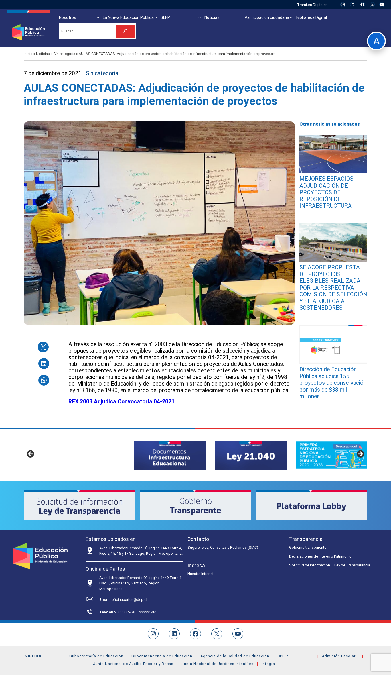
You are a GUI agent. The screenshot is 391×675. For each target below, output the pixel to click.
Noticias (43, 54)
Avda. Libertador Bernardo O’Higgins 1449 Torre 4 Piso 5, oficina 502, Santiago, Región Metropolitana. (140, 583)
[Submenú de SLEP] (199, 17)
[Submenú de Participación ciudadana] (291, 17)
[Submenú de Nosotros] (98, 17)
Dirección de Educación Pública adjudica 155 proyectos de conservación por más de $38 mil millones (332, 383)
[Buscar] (125, 31)
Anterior (31, 454)
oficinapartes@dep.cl (129, 599)
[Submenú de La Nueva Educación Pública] (156, 17)
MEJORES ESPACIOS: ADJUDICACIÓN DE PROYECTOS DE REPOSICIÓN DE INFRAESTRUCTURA (327, 192)
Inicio (28, 54)
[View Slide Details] (170, 455)
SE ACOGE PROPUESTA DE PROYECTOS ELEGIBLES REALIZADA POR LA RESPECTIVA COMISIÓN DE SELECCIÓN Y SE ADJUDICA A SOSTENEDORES (333, 287)
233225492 (127, 612)
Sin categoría (64, 54)
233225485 (148, 612)
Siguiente (360, 454)
